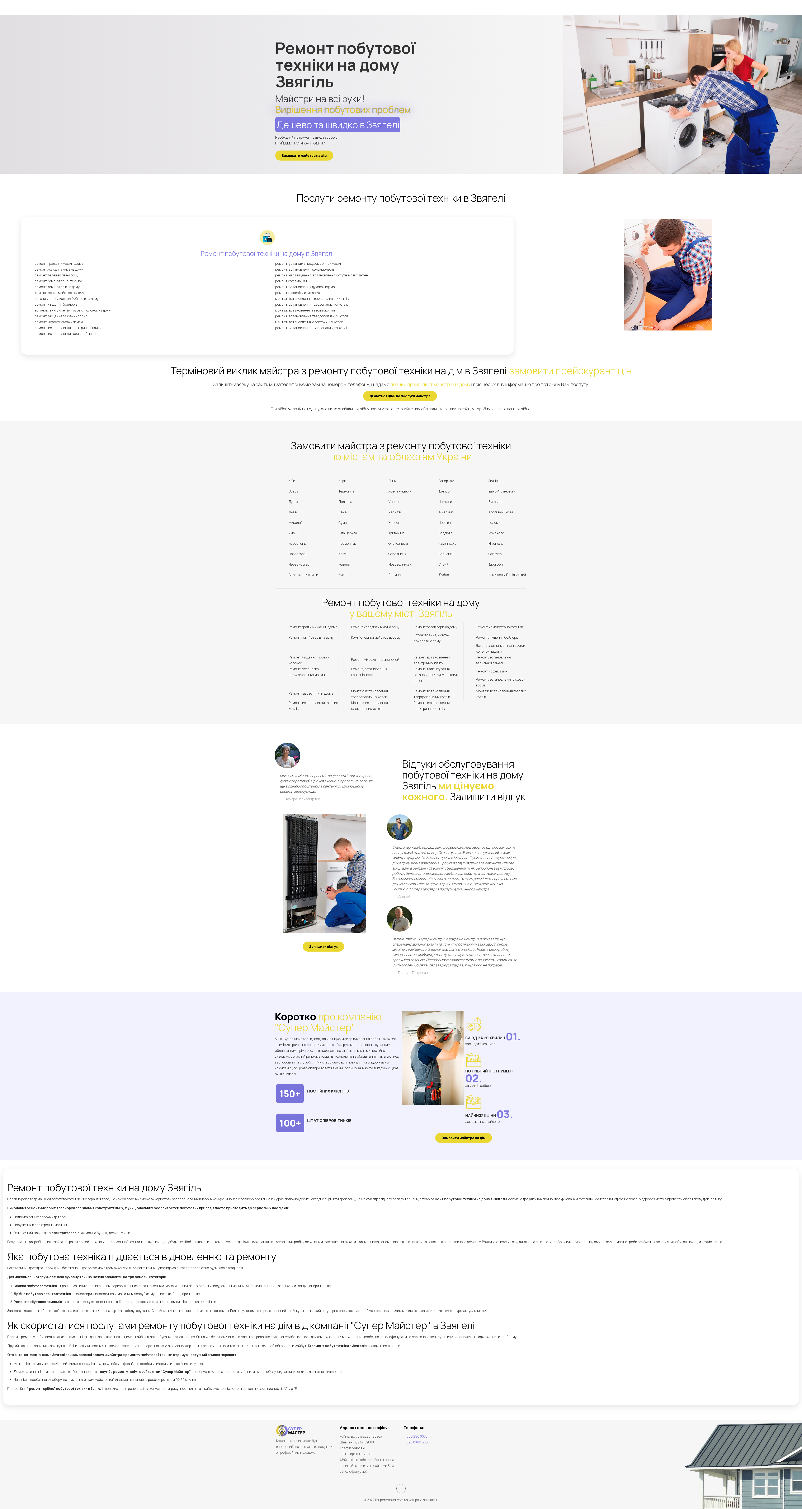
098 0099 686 (417, 1442)
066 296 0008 (417, 1436)
